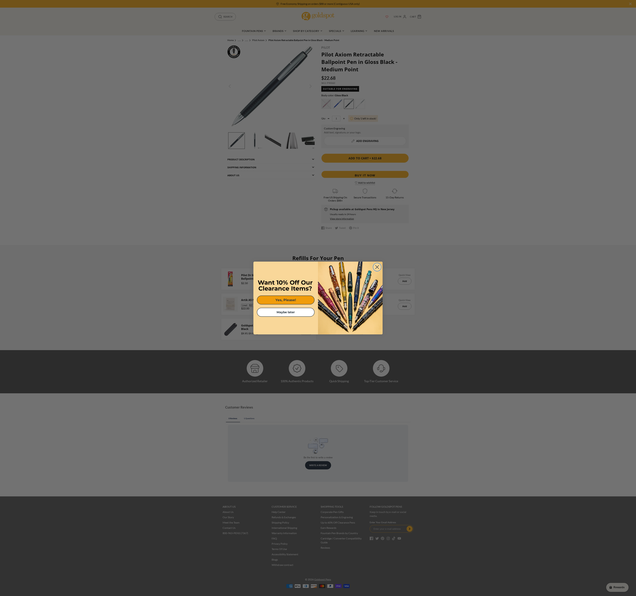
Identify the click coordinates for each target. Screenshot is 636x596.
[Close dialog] (377, 267)
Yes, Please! (285, 300)
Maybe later (286, 312)
